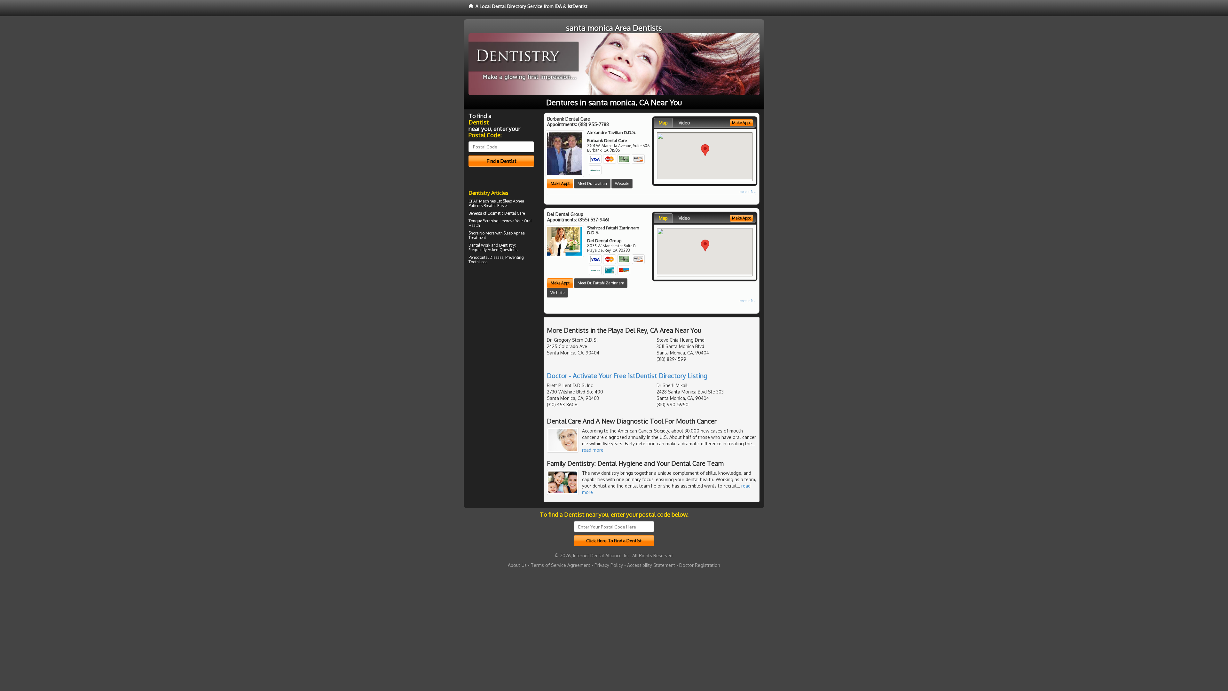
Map (663, 122)
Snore (473, 233)
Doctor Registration (699, 565)
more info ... (747, 192)
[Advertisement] (501, 322)
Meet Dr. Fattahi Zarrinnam (601, 283)
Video (684, 122)
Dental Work (479, 245)
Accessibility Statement (651, 565)
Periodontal (478, 257)
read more (592, 450)
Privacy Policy (608, 565)
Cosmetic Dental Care (506, 213)
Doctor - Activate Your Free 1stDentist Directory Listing (627, 375)
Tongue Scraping (483, 220)
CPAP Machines (482, 201)
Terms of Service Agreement (560, 565)
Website (622, 183)
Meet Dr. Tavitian (592, 183)
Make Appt (560, 183)
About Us (517, 565)
